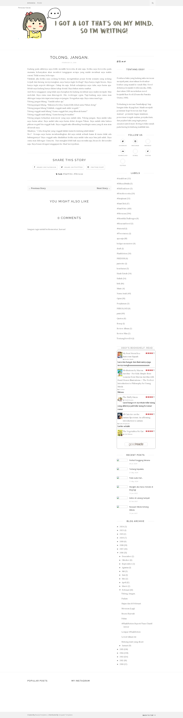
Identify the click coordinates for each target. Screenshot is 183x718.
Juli (123, 571)
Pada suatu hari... (136, 478)
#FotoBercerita (124, 193)
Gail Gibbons (128, 434)
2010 (121, 664)
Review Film (122, 333)
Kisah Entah (122, 273)
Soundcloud (122, 155)
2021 (121, 534)
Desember (126, 556)
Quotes (120, 318)
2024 (122, 526)
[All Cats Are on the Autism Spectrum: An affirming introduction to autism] (121, 418)
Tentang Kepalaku (136, 469)
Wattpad (123, 165)
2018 (121, 545)
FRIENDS (121, 258)
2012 (121, 660)
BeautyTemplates (41, 715)
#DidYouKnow (123, 188)
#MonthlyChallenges (126, 218)
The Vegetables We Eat (133, 431)
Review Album (123, 328)
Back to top (148, 715)
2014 (121, 653)
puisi (119, 313)
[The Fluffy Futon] (121, 402)
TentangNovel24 (124, 338)
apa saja (120, 238)
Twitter (148, 155)
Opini (119, 298)
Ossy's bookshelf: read (137, 348)
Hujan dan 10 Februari (131, 603)
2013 (121, 657)
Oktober (125, 560)
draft (119, 248)
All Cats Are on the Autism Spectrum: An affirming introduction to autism (136, 417)
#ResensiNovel (123, 223)
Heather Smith (129, 359)
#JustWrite (68, 174)
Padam (125, 598)
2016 (121, 552)
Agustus (125, 567)
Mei (123, 579)
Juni (123, 575)
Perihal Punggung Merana (139, 460)
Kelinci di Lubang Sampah (139, 498)
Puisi (39, 3)
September (127, 564)
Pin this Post (97, 167)
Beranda (31, 3)
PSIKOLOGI (122, 308)
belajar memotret (125, 243)
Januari (125, 645)
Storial (135, 155)
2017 (121, 549)
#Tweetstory (123, 233)
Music (119, 288)
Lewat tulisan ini (129, 637)
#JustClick (121, 203)
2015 (121, 649)
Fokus (124, 618)
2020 (122, 538)
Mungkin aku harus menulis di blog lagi (141, 488)
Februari (125, 590)
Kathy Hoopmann (124, 423)
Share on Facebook (46, 167)
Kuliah (119, 278)
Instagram (135, 145)
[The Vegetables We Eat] (121, 435)
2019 (121, 541)
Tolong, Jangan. (128, 593)
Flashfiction (122, 253)
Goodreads (123, 145)
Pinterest (147, 145)
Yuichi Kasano (129, 400)
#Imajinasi (121, 198)
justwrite (121, 263)
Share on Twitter (73, 167)
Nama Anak (122, 293)
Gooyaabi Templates (65, 715)
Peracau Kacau (24, 7)
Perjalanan (121, 303)
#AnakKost (122, 178)
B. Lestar (121, 389)
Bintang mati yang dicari (132, 642)
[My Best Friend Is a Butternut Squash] (121, 357)
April (124, 582)
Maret (124, 586)
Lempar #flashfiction (131, 632)
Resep (119, 323)
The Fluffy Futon (130, 397)
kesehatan (121, 268)
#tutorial (121, 228)
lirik (118, 283)
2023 (122, 530)
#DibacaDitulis (123, 183)
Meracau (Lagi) (128, 608)
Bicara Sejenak (128, 613)
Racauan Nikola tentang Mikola (139, 508)
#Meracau (78, 174)
